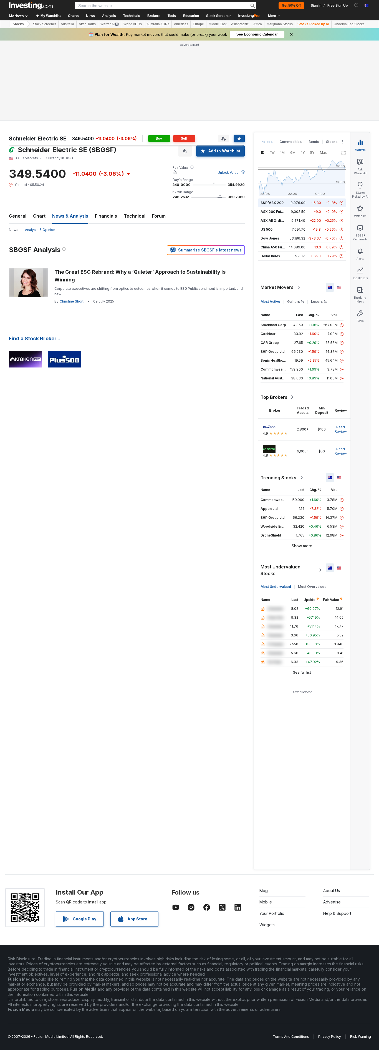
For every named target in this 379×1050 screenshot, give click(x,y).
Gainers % (295, 301)
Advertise (332, 902)
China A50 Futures (275, 247)
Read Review (341, 429)
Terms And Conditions (291, 1036)
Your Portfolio (271, 913)
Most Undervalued (276, 587)
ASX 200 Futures (275, 212)
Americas (181, 24)
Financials (106, 216)
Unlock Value (228, 172)
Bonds (314, 142)
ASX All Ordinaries (276, 220)
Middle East (217, 24)
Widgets (267, 924)
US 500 (266, 229)
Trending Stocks (278, 477)
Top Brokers (274, 397)
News (13, 230)
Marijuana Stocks (280, 24)
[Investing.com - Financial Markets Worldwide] (31, 5)
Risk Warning (360, 1036)
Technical (134, 216)
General (17, 216)
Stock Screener (218, 16)
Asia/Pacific (240, 24)
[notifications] (356, 5)
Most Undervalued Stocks (280, 570)
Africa (257, 24)
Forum (159, 216)
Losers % (319, 301)
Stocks (18, 24)
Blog (263, 890)
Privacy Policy (329, 1036)
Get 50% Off (291, 5)
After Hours (87, 24)
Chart (39, 216)
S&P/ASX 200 (272, 203)
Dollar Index (270, 256)
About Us (331, 890)
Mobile (265, 902)
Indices (266, 142)
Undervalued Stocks (349, 24)
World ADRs (132, 24)
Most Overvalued (312, 587)
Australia (67, 24)
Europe (198, 24)
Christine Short (72, 301)
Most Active (270, 301)
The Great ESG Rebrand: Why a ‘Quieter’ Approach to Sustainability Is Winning (140, 276)
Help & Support (337, 913)
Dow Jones (270, 238)
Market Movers (277, 287)
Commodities (290, 142)
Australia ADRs (157, 24)
